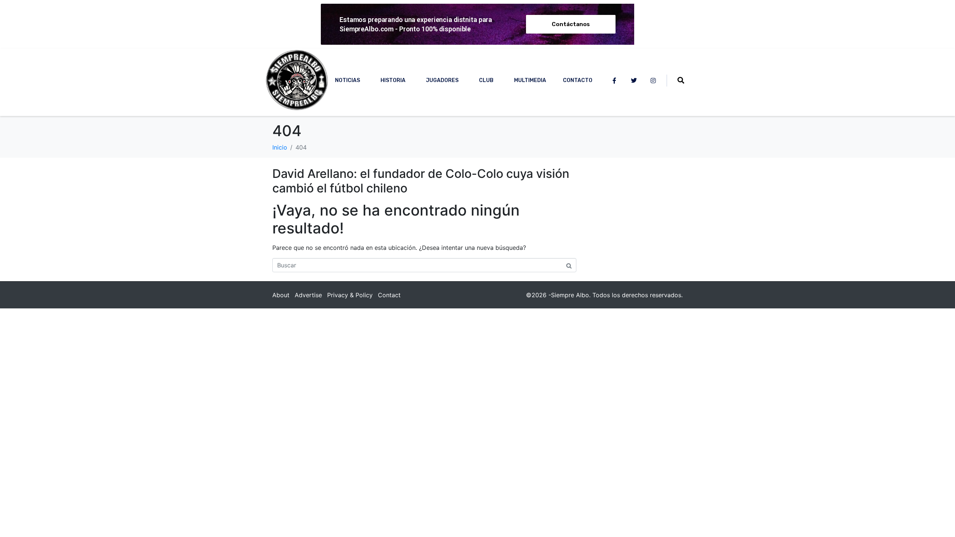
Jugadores (442, 80)
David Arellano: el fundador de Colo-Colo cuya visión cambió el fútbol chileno (420, 180)
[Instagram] (653, 81)
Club (486, 80)
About (280, 295)
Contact (389, 295)
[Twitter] (634, 81)
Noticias (347, 80)
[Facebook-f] (614, 81)
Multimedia (530, 80)
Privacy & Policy (350, 295)
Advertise (308, 295)
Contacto (577, 80)
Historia (393, 80)
